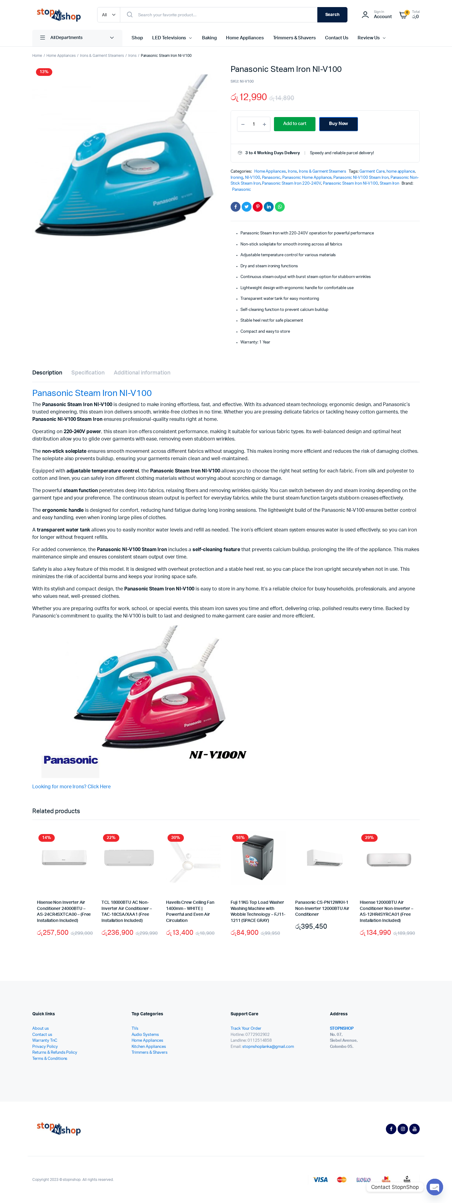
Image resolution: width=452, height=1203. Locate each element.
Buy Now (338, 123)
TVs (135, 1029)
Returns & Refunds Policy (54, 1053)
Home (37, 55)
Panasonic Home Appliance (306, 178)
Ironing (237, 178)
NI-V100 (252, 178)
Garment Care (372, 172)
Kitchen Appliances (149, 1047)
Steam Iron (389, 184)
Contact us (42, 1035)
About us (40, 1029)
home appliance (401, 172)
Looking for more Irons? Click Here (71, 786)
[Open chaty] (434, 1187)
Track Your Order (246, 1029)
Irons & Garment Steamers (102, 55)
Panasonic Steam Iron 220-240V (291, 184)
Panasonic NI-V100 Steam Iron (360, 178)
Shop (137, 38)
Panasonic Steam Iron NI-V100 (350, 184)
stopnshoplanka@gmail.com (268, 1047)
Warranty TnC (44, 1041)
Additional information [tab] (142, 373)
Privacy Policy (45, 1047)
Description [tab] (47, 373)
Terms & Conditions (49, 1059)
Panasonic (271, 178)
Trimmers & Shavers (294, 38)
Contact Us (336, 38)
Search (332, 15)
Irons (132, 55)
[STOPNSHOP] (58, 15)
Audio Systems (145, 1035)
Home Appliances (245, 38)
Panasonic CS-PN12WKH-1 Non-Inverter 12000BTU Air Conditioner (322, 908)
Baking (209, 38)
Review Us (369, 38)
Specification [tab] (88, 373)
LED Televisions (169, 38)
